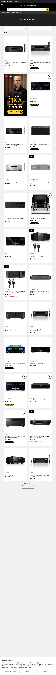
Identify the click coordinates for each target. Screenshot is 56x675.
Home (2, 12)
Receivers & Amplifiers (16, 12)
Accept (27, 671)
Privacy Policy (30, 667)
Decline (45, 671)
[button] (2, 5)
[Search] (47, 9)
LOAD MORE (28, 487)
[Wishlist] (51, 5)
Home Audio (7, 12)
